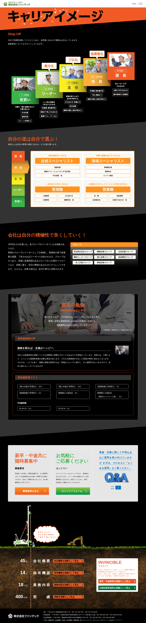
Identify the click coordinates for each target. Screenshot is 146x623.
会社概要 (69, 620)
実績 (63, 620)
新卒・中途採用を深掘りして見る (114, 581)
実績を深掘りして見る (64, 597)
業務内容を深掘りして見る (66, 585)
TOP (45, 620)
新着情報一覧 (77, 620)
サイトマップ (87, 620)
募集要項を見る (31, 491)
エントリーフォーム (72, 491)
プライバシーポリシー (100, 620)
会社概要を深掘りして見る (66, 561)
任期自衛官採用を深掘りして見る (114, 588)
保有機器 (58, 620)
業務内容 (51, 620)
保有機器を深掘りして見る (66, 573)
